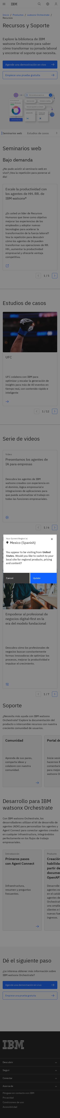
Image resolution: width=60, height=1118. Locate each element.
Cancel (9, 578)
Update (37, 578)
